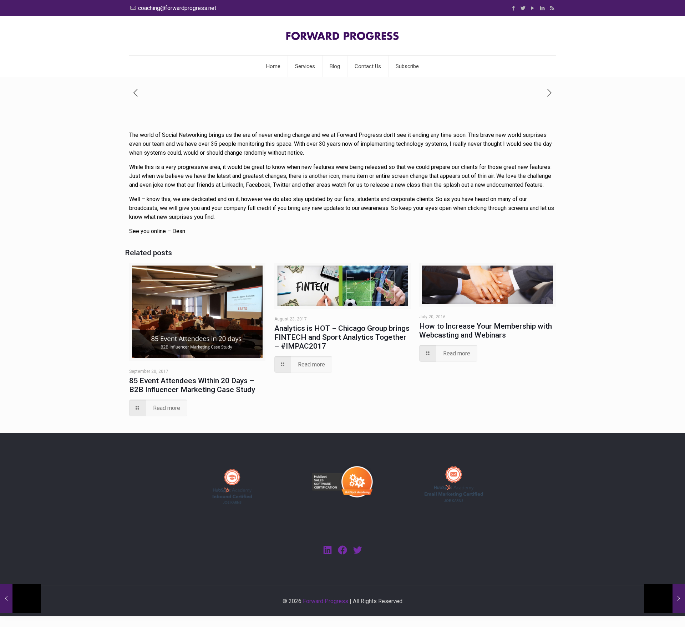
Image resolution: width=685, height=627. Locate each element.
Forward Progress (325, 601)
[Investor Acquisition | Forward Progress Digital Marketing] (342, 35)
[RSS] (552, 8)
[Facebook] (513, 8)
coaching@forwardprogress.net (177, 8)
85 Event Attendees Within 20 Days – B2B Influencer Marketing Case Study (192, 385)
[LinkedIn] (542, 8)
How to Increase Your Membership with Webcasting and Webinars (485, 330)
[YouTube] (533, 8)
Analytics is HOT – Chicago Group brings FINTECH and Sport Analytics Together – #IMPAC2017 (342, 337)
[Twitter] (523, 8)
